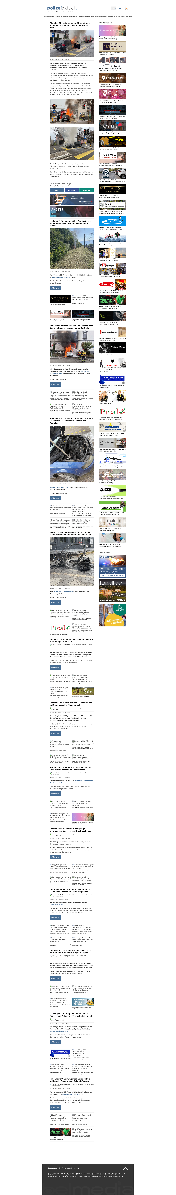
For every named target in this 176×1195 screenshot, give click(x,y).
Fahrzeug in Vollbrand (57, 905)
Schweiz (46, 17)
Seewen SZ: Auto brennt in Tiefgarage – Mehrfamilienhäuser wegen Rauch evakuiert (70, 830)
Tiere (119, 17)
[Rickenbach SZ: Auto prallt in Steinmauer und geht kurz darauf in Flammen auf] (72, 708)
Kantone (57, 17)
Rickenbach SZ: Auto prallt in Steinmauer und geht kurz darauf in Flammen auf (71, 704)
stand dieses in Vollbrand (59, 1031)
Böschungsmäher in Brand (61, 277)
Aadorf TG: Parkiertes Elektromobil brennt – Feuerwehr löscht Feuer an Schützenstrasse (70, 533)
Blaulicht (123, 17)
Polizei (99, 17)
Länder (70, 17)
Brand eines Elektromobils (63, 592)
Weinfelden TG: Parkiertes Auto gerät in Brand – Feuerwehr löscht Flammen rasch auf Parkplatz (71, 420)
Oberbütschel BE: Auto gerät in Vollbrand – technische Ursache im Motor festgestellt (70, 890)
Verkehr (87, 17)
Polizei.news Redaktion (64, 59)
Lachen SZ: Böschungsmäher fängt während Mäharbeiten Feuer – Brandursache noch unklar (70, 223)
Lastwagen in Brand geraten (72, 1094)
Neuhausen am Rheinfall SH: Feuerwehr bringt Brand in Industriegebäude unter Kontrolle (71, 327)
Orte (66, 17)
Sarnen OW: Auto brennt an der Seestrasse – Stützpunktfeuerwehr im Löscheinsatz (70, 768)
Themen (75, 17)
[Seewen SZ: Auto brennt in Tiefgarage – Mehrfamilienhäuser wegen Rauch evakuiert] (72, 835)
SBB (91, 17)
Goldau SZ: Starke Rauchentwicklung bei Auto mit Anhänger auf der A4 (71, 640)
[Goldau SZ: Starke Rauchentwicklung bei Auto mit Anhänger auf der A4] (72, 645)
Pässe (94, 17)
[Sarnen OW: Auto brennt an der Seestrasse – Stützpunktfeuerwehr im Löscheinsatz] (72, 773)
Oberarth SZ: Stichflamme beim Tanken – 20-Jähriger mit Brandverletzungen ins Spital (70, 951)
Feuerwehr (104, 17)
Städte (63, 17)
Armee (115, 17)
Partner (129, 17)
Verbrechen (81, 17)
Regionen (51, 17)
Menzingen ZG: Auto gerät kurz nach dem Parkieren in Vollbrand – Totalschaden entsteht (71, 1015)
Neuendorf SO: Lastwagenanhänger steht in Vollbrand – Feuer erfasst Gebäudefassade (70, 1080)
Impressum (52, 1168)
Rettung (110, 17)
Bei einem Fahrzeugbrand (59, 487)
